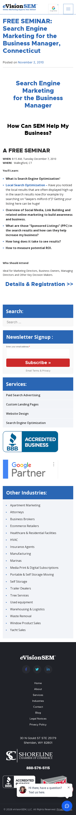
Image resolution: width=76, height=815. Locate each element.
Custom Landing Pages (22, 404)
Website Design (17, 414)
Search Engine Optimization (26, 423)
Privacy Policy (38, 724)
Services (38, 695)
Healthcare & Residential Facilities (33, 533)
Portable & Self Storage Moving (32, 574)
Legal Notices (38, 718)
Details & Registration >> (39, 284)
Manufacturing (20, 554)
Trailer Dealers (20, 588)
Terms (35, 370)
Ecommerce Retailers (24, 526)
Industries (38, 701)
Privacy (46, 370)
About (38, 689)
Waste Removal (20, 616)
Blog (38, 712)
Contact (38, 706)
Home (38, 683)
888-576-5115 (38, 768)
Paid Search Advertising (23, 395)
